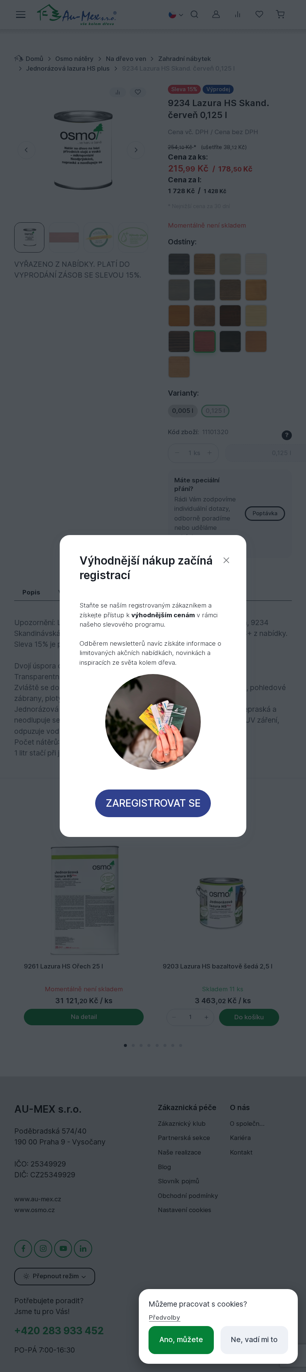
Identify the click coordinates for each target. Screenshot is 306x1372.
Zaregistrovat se (153, 803)
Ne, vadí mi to (254, 1339)
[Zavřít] (226, 560)
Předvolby (164, 1317)
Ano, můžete (181, 1339)
